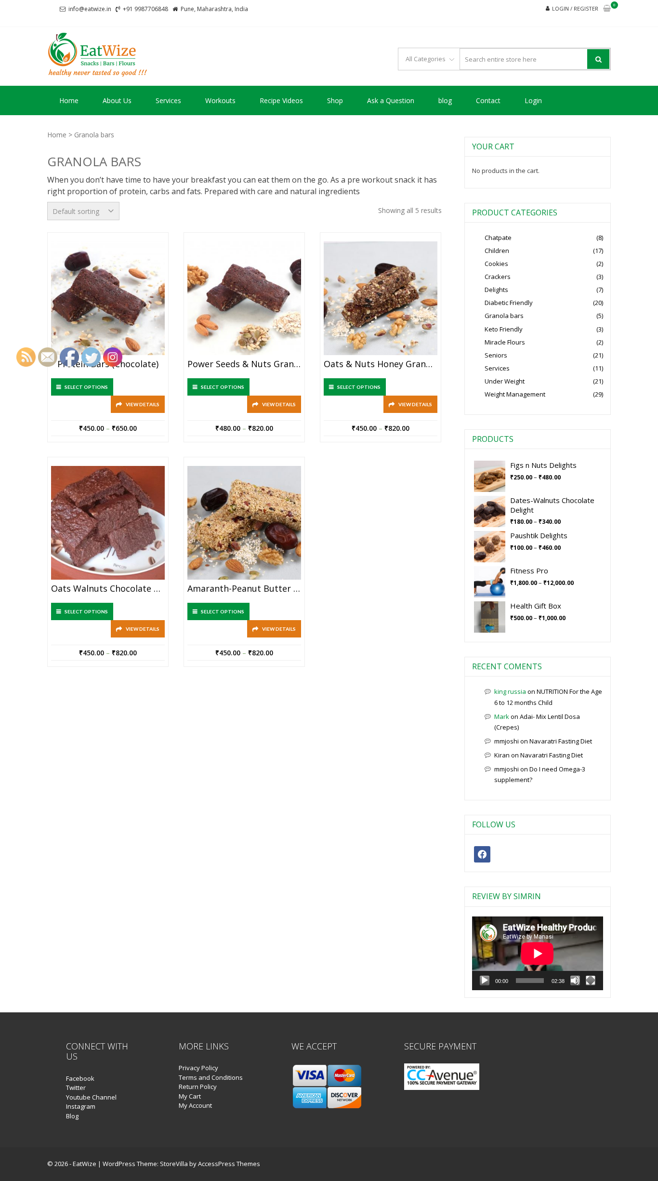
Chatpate (498, 237)
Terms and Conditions (211, 1077)
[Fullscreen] (590, 980)
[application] (537, 953)
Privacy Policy (198, 1067)
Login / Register (575, 8)
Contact (488, 100)
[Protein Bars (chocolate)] (108, 298)
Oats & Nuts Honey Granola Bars (380, 364)
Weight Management (515, 394)
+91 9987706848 (145, 9)
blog (445, 100)
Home (69, 100)
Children (497, 250)
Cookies (496, 263)
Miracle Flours (505, 342)
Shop (335, 100)
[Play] (484, 980)
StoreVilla (174, 1163)
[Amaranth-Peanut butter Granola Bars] (244, 523)
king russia (510, 691)
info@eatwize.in (89, 9)
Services (168, 100)
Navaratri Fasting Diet (560, 741)
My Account (195, 1105)
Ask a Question (390, 100)
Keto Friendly (504, 329)
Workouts (220, 100)
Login (533, 100)
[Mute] (575, 980)
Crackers (498, 276)
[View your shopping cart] (607, 9)
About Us (117, 100)
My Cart (190, 1096)
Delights (496, 289)
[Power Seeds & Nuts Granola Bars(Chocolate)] (244, 298)
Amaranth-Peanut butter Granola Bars (244, 589)
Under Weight (505, 381)
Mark (501, 716)
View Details (142, 404)
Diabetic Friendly (509, 302)
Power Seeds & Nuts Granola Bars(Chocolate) (244, 364)
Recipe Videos (281, 100)
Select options (222, 387)
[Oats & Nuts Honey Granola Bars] (380, 298)
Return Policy (198, 1086)
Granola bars (504, 315)
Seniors (496, 355)
